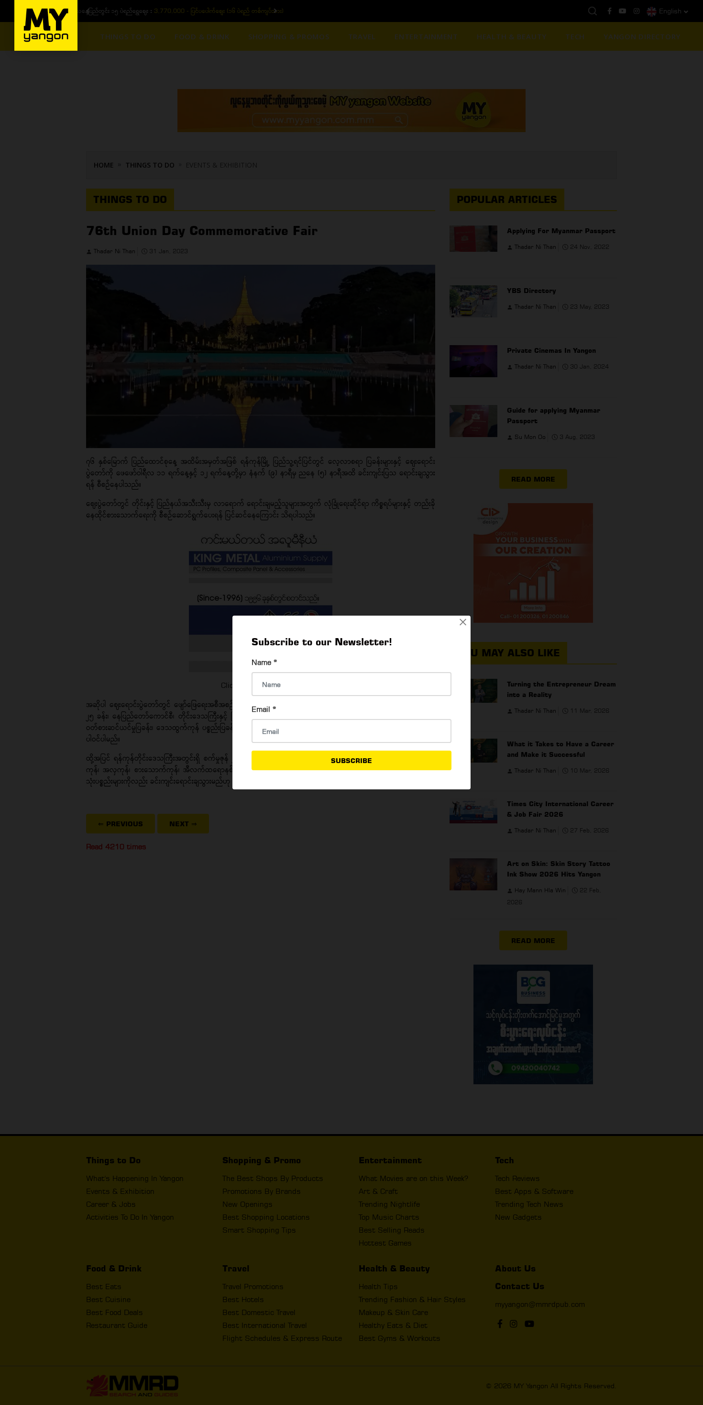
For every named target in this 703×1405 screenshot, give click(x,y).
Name (264, 662)
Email (264, 709)
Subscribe (351, 760)
